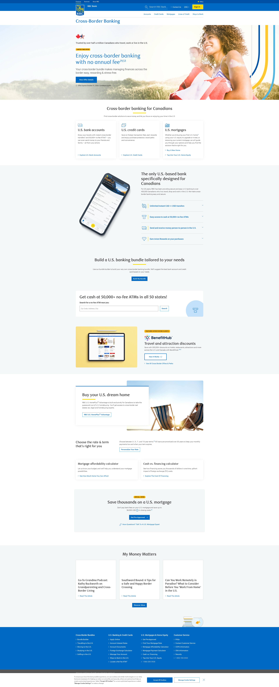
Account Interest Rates (118, 643)
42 (151, 509)
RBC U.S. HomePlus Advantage (97, 415)
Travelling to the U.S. (85, 643)
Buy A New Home (173, 150)
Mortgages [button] (171, 14)
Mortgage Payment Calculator (154, 651)
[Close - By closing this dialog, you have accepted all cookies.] (204, 680)
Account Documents (118, 647)
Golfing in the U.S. (84, 654)
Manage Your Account (118, 654)
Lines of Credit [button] (183, 14)
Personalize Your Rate (129, 449)
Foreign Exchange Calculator (121, 651)
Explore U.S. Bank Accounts (90, 155)
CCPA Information (182, 647)
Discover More (139, 605)
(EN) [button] (186, 7)
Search (164, 308)
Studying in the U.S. (84, 651)
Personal (78, 1)
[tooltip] (137, 510)
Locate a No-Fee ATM (118, 662)
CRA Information (181, 651)
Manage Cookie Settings (186, 680)
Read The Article (85, 596)
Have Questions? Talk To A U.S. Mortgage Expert (141, 524)
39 (179, 349)
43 (180, 349)
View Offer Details (86, 80)
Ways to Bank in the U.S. (119, 658)
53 (124, 61)
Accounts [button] (147, 14)
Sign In (197, 7)
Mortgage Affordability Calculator (155, 647)
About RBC (96, 1)
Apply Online (115, 639)
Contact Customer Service (185, 643)
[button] (156, 7)
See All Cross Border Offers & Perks (159, 363)
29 (121, 61)
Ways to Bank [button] (198, 14)
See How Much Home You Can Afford (93, 476)
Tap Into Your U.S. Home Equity (179, 155)
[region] (139, 680)
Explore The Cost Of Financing (156, 476)
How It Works (151, 357)
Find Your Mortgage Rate (152, 643)
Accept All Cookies (159, 680)
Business (86, 1)
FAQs (177, 639)
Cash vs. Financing (150, 654)
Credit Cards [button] (158, 14)
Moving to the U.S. (84, 647)
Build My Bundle (139, 279)
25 (154, 441)
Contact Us (176, 7)
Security (178, 654)
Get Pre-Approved (137, 517)
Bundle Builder (82, 639)
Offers (201, 2)
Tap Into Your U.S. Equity (152, 658)
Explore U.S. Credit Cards (132, 155)
